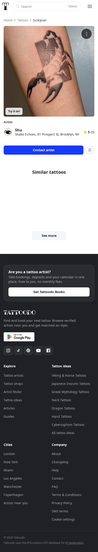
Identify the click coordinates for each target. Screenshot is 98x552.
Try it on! (14, 111)
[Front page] (5, 6)
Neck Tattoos (61, 400)
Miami (8, 470)
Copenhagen (13, 495)
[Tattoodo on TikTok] (18, 350)
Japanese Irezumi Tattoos (71, 383)
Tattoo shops (13, 383)
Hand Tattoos (62, 416)
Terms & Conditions (67, 495)
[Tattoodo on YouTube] (38, 350)
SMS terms (60, 511)
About (56, 454)
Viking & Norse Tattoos (69, 375)
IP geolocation (74, 543)
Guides (9, 416)
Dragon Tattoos (63, 408)
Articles (9, 408)
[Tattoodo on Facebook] (48, 350)
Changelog (60, 462)
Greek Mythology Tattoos (70, 392)
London (9, 454)
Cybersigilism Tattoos (68, 424)
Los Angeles (13, 478)
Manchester (13, 486)
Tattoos (72, 6)
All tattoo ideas (63, 433)
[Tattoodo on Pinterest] (28, 350)
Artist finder (13, 392)
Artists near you (16, 503)
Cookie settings (63, 519)
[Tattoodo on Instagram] (8, 350)
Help (55, 470)
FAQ (55, 486)
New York (11, 462)
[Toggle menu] (89, 6)
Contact (57, 478)
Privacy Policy (62, 503)
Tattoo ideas (13, 400)
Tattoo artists (13, 375)
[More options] (86, 34)
